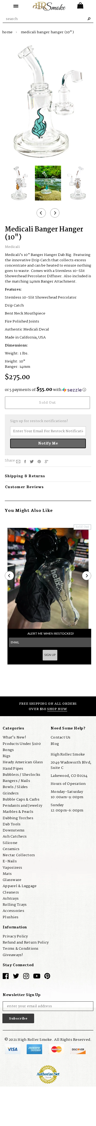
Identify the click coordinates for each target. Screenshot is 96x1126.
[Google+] (46, 461)
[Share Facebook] (25, 461)
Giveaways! (13, 955)
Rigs (6, 756)
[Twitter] (32, 461)
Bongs (8, 750)
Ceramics (11, 849)
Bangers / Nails (16, 781)
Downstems (14, 830)
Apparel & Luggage (20, 886)
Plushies (10, 917)
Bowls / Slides (15, 787)
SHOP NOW (57, 709)
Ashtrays (11, 898)
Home (7, 32)
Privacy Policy (15, 936)
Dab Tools (12, 824)
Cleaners (11, 892)
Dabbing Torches (18, 818)
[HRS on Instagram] (26, 977)
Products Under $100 (22, 744)
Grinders (11, 793)
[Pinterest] (39, 461)
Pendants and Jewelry (22, 806)
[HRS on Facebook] (6, 977)
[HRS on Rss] (36, 977)
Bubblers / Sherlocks (21, 775)
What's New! (14, 737)
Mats (7, 874)
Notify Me (48, 443)
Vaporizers (12, 868)
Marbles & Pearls (18, 812)
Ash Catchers (15, 836)
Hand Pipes (13, 769)
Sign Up (50, 655)
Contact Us (61, 737)
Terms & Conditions (21, 949)
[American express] (35, 1049)
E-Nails (10, 861)
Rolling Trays (15, 905)
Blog (55, 744)
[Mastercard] (57, 1049)
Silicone (10, 843)
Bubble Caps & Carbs (21, 799)
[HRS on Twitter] (16, 977)
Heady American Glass (23, 762)
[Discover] (78, 1049)
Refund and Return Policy (26, 942)
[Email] (18, 461)
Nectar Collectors (19, 855)
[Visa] (13, 1049)
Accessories (13, 911)
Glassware (12, 880)
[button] (48, 390)
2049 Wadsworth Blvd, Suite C (71, 765)
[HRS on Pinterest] (47, 977)
